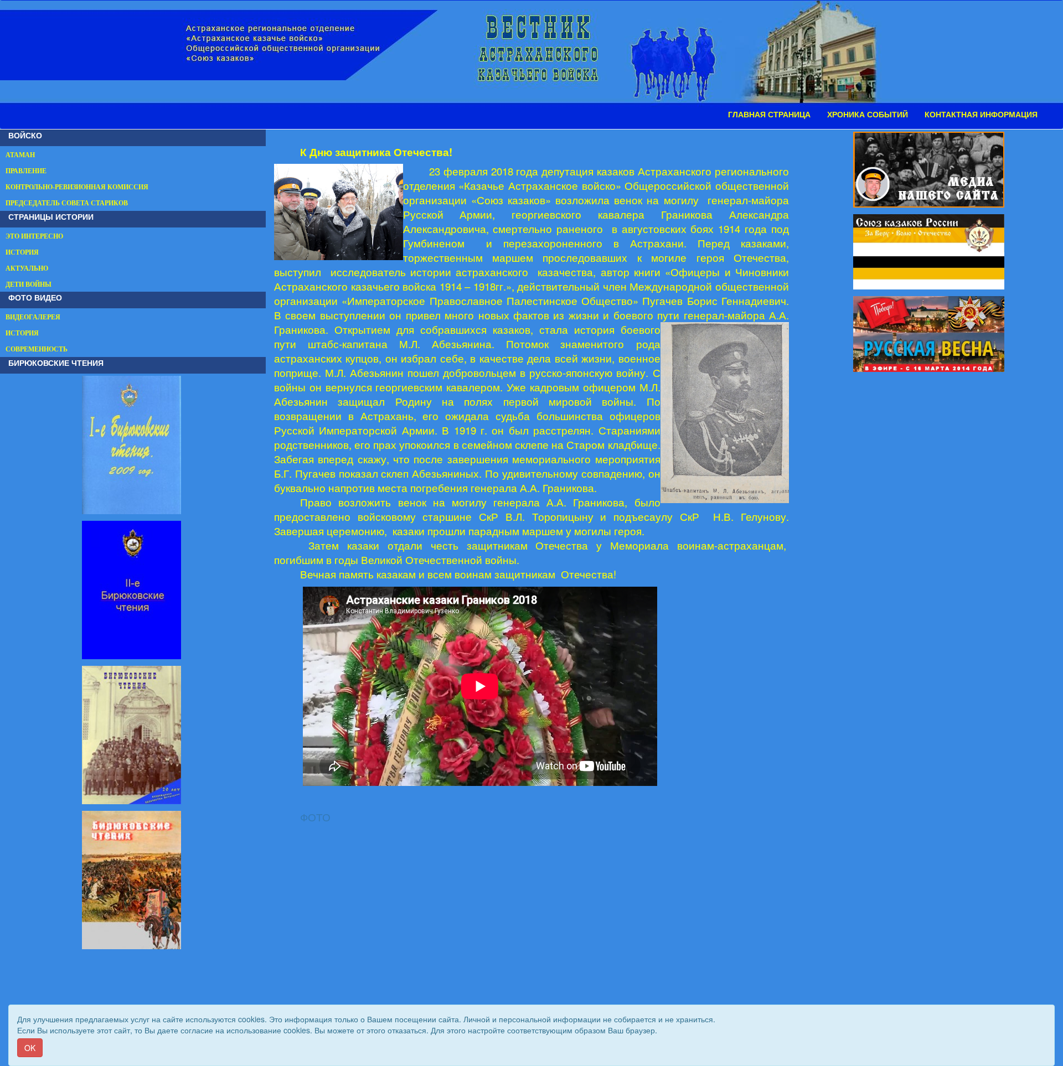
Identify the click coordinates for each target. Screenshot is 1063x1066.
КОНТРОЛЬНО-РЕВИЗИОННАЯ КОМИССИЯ (77, 187)
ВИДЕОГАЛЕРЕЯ (33, 317)
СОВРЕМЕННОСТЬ (37, 349)
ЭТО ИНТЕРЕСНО (34, 236)
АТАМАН (20, 155)
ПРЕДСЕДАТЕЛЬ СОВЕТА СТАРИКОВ (67, 203)
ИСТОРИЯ (22, 252)
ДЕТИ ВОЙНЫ (28, 284)
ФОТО (315, 817)
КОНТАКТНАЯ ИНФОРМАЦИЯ (981, 114)
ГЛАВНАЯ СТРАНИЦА (769, 114)
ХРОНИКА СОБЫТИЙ (867, 114)
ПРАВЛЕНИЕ (26, 171)
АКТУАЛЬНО (27, 268)
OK (29, 1047)
